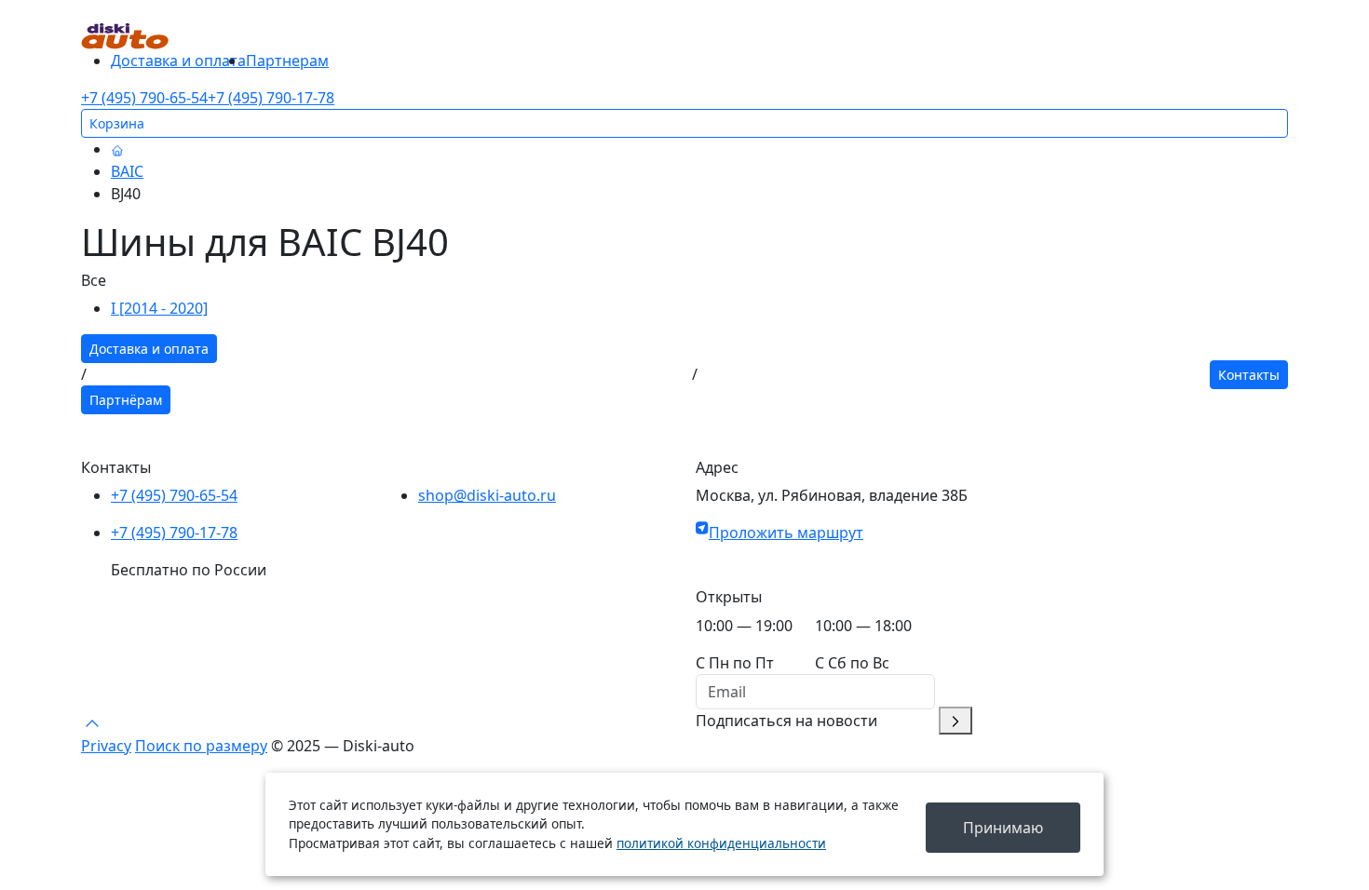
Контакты (1249, 375)
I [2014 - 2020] (159, 308)
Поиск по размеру (201, 745)
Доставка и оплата (178, 60)
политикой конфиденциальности (721, 843)
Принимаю (1003, 827)
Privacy (106, 745)
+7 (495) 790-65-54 (144, 98)
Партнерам (287, 60)
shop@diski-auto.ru (487, 495)
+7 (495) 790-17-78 (271, 98)
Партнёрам (125, 400)
